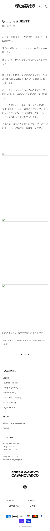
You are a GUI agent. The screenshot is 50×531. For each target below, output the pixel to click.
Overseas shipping (12, 397)
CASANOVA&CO (27, 526)
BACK (27, 354)
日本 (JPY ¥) (14, 506)
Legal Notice (9, 407)
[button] (3, 6)
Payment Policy (10, 382)
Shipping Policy (10, 387)
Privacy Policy (9, 402)
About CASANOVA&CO (14, 423)
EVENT (6, 428)
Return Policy (9, 392)
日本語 (32, 506)
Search (6, 377)
